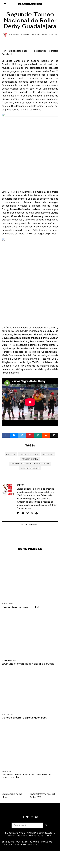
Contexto (25, 34)
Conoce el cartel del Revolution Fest (24, 717)
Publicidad (20, 844)
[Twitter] (22, 435)
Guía (45, 34)
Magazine (53, 34)
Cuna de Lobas (29, 454)
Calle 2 (10, 454)
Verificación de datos (27, 842)
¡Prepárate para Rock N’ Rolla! (20, 606)
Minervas (48, 454)
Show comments (30, 524)
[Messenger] (14, 435)
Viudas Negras (30, 468)
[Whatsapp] (38, 435)
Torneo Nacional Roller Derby (30, 463)
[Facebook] (6, 435)
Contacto (33, 844)
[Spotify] (36, 513)
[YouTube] (23, 513)
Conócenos (8, 842)
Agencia (8, 844)
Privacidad (46, 842)
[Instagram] (32, 513)
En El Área (37, 34)
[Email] (54, 435)
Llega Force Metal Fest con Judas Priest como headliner (26, 776)
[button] (45, 825)
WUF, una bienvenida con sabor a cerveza (28, 663)
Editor (20, 484)
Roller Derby (30, 459)
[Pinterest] (30, 435)
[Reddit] (46, 435)
